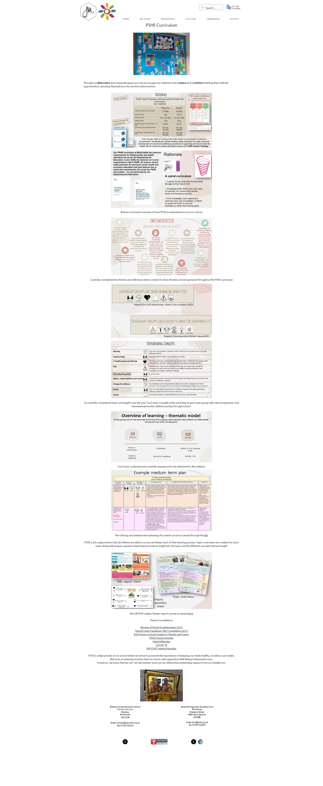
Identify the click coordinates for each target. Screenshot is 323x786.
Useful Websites (161, 641)
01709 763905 (198, 725)
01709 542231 (126, 725)
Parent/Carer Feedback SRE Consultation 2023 (161, 630)
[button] (145, 18)
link (206, 535)
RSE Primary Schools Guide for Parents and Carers (161, 634)
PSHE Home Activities (161, 637)
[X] (125, 741)
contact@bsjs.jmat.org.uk (128, 722)
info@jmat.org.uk (200, 722)
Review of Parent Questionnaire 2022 (161, 627)
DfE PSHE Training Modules (161, 648)
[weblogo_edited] (200, 741)
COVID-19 (161, 645)
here (190, 613)
